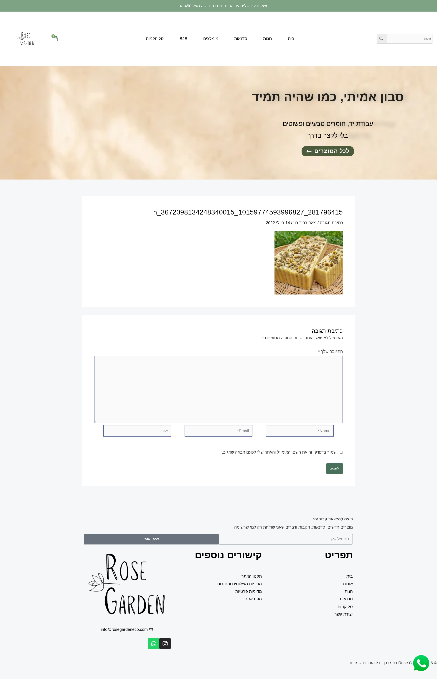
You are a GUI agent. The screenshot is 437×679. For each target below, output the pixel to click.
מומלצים (210, 38)
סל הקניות (155, 38)
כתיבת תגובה (331, 222)
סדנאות (240, 38)
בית (291, 38)
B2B (183, 38)
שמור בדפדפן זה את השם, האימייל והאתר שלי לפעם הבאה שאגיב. (279, 452)
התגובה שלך (330, 351)
